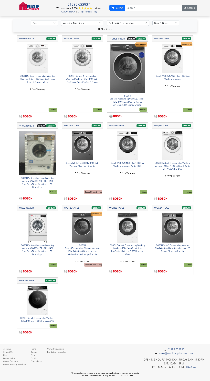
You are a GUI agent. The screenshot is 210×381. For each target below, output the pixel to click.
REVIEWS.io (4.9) (68, 11)
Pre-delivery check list (56, 352)
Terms (33, 349)
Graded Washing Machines (14, 364)
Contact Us (7, 352)
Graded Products (10, 361)
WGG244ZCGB (71, 125)
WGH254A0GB (117, 207)
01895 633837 (79, 4)
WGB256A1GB (26, 280)
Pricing (33, 355)
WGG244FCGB (161, 207)
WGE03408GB (26, 38)
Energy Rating (9, 358)
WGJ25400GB (161, 125)
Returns (34, 352)
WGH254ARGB (117, 38)
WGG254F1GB (116, 125)
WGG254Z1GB (161, 38)
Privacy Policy (36, 361)
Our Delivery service (55, 349)
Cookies (34, 358)
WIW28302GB (26, 125)
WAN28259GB (71, 38)
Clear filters (106, 29)
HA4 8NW (191, 367)
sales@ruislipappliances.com (176, 353)
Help (5, 355)
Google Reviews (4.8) (87, 11)
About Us (7, 349)
